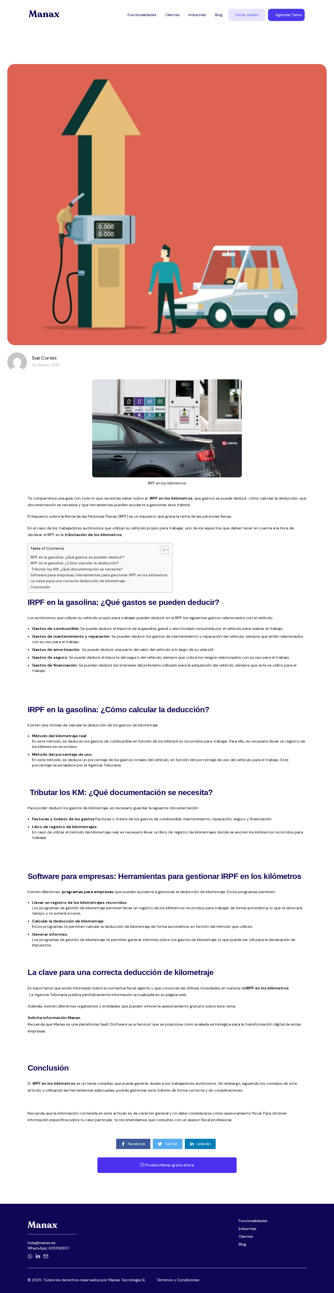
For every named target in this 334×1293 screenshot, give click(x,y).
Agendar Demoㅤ (288, 14)
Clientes (172, 14)
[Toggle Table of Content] (161, 550)
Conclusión (40, 587)
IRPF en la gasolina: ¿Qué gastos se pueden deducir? (77, 557)
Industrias (197, 14)
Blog (219, 14)
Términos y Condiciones (177, 1279)
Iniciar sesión (247, 14)
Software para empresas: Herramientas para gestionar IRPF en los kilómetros (98, 575)
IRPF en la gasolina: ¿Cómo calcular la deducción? (74, 563)
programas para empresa (86, 891)
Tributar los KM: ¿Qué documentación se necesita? (76, 569)
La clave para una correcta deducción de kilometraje (77, 581)
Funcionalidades (142, 14)
